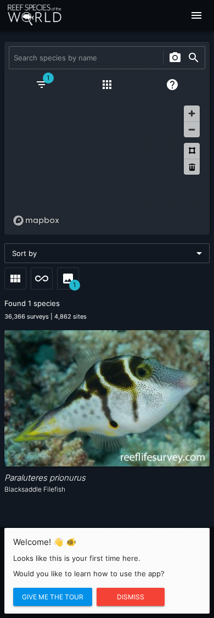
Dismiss (130, 597)
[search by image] (175, 57)
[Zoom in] (192, 113)
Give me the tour (52, 597)
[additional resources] (107, 85)
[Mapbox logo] (36, 220)
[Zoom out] (192, 129)
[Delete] (192, 167)
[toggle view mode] (15, 278)
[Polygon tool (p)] (192, 151)
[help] (172, 85)
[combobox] (85, 57)
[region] (107, 165)
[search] (193, 57)
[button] (107, 253)
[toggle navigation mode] (42, 278)
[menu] (196, 15)
